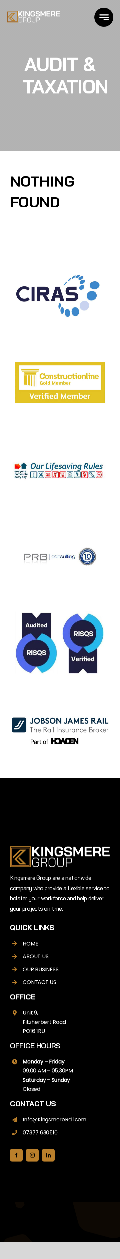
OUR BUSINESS (40, 969)
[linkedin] (48, 1155)
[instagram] (32, 1155)
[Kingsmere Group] (33, 14)
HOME (30, 944)
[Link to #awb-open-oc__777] (103, 17)
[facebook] (16, 1155)
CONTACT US (39, 982)
